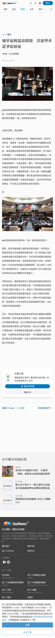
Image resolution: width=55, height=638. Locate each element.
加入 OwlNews (8, 551)
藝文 (14, 9)
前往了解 (27, 632)
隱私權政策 (38, 616)
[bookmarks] (35, 3)
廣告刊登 (31, 546)
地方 (23, 9)
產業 (5, 9)
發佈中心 (31, 551)
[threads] (8, 562)
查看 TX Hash (8, 408)
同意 (27, 625)
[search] (51, 9)
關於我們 (5, 546)
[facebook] (4, 562)
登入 (48, 3)
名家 (31, 9)
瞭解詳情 (27, 392)
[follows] (30, 3)
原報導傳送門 (44, 408)
